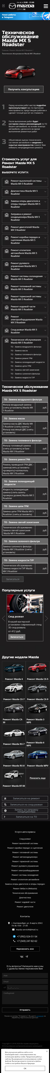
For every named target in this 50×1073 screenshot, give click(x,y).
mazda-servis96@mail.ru (27, 929)
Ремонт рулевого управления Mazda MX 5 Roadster (24, 266)
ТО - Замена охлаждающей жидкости (28, 362)
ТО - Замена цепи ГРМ (21, 366)
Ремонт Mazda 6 (14, 679)
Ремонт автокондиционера (25, 857)
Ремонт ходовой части (25, 902)
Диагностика (25, 897)
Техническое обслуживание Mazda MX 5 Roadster (26, 341)
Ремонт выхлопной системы (25, 843)
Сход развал (16, 616)
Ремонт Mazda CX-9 (37, 699)
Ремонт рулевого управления (25, 866)
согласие (39, 1016)
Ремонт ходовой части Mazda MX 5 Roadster (23, 308)
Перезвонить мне (25, 949)
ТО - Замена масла (19, 350)
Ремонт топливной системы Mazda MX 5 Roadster (26, 288)
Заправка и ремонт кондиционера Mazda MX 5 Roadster (25, 217)
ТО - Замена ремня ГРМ (21, 358)
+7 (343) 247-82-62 (27, 941)
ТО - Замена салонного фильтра (25, 373)
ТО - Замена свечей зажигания (25, 370)
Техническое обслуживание (25, 893)
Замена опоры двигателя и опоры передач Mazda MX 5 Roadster (25, 204)
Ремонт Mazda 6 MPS (35, 744)
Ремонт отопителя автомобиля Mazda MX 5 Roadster (24, 253)
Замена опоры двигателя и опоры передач (25, 884)
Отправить (25, 1010)
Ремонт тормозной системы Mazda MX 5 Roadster (26, 298)
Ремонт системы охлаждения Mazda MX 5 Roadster (27, 278)
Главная (5, 50)
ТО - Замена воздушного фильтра (26, 346)
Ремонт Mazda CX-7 (14, 699)
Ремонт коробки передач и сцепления (25, 848)
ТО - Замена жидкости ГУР (23, 377)
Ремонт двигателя (25, 906)
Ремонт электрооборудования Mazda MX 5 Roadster (26, 319)
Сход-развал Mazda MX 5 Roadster (24, 331)
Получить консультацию (23, 89)
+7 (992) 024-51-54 (27, 936)
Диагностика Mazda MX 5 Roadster (24, 192)
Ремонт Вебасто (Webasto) (25, 888)
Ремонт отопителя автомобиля (25, 879)
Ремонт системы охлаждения (25, 875)
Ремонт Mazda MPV (37, 765)
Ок (25, 1068)
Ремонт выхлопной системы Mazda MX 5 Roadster (26, 182)
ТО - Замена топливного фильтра (26, 354)
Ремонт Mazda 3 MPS (35, 721)
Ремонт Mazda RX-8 (14, 765)
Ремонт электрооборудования (25, 870)
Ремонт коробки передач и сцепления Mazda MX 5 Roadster (25, 240)
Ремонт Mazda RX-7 (14, 744)
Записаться (12, 579)
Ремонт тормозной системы (25, 861)
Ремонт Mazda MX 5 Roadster (21, 50)
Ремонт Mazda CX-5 (37, 679)
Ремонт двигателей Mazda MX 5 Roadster (25, 228)
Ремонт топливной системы (25, 852)
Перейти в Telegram (39, 16)
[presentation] (3, 619)
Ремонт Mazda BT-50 (14, 785)
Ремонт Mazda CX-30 (13, 721)
